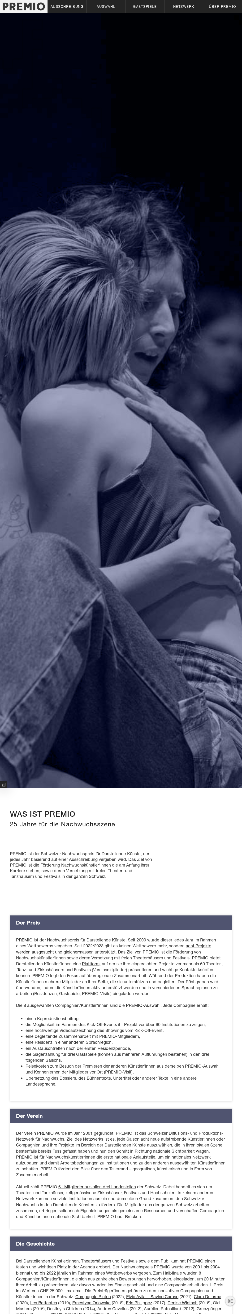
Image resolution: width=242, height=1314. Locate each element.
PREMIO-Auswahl (143, 1005)
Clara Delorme (207, 1296)
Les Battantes (43, 1302)
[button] (67, 6)
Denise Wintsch (183, 1302)
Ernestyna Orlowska (91, 1302)
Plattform (90, 963)
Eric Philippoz (139, 1302)
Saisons (53, 1060)
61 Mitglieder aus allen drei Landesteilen (97, 1186)
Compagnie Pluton (93, 1296)
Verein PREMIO (39, 1133)
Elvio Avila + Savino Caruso (152, 1296)
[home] (24, 6)
